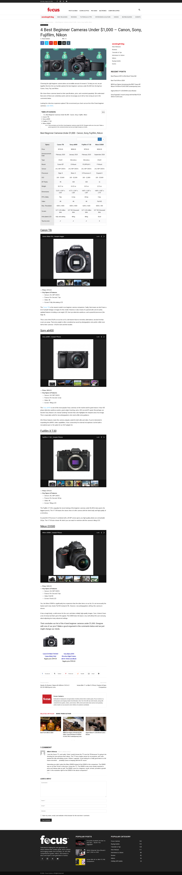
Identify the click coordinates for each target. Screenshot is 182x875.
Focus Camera (46, 38)
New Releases (62, 17)
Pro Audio (94, 11)
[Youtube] (66, 1)
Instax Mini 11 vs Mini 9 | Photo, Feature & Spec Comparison (91, 686)
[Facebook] (57, 1)
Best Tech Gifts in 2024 (46, 732)
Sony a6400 (46, 119)
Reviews (74, 17)
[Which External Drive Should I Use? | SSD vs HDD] (80, 852)
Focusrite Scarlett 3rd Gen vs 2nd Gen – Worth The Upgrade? (96, 842)
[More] (99, 674)
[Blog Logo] (48, 17)
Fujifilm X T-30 (47, 121)
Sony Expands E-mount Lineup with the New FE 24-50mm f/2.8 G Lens (126, 95)
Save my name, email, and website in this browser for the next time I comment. (66, 815)
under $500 (49, 106)
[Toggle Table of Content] (102, 112)
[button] (139, 10)
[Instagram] (60, 1)
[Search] (100, 139)
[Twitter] (63, 1)
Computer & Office (113, 11)
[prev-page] (71, 740)
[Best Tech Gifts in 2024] (50, 724)
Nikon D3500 (47, 123)
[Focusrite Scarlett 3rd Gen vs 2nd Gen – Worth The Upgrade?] (80, 843)
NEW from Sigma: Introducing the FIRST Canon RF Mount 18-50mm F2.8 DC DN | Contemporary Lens (72, 734)
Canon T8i (46, 117)
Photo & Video (73, 11)
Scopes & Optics (84, 11)
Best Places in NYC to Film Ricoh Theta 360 (123, 76)
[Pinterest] (51, 43)
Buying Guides (127, 17)
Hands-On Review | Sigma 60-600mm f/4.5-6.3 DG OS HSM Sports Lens (54, 686)
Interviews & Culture (102, 17)
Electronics (102, 11)
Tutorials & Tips (86, 17)
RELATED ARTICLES (47, 713)
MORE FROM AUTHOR (63, 713)
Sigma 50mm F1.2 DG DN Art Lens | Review (123, 91)
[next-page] (74, 740)
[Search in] (103, 139)
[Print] (64, 43)
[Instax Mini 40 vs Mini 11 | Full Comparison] (80, 861)
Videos (116, 17)
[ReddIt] (55, 43)
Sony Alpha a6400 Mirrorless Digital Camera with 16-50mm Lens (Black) (68, 656)
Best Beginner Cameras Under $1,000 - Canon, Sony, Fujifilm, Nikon (66, 114)
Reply (48, 772)
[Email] (60, 43)
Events (137, 17)
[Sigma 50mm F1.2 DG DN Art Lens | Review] (96, 724)
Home (42, 22)
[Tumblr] (68, 43)
